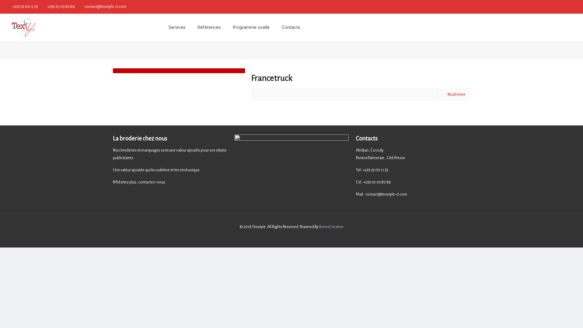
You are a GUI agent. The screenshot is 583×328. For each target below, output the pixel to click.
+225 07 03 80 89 (61, 7)
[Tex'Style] (24, 27)
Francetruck (272, 78)
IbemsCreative (331, 227)
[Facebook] (574, 6)
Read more (456, 94)
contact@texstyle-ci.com (105, 7)
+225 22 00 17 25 (25, 7)
